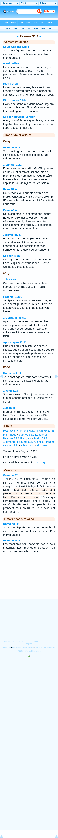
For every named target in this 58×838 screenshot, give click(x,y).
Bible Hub (42, 445)
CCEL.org (39, 462)
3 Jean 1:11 (10, 407)
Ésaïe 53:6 (10, 189)
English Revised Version (19, 116)
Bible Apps (27, 445)
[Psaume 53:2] (4, 383)
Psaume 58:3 (11, 540)
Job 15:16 (9, 279)
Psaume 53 (10, 475)
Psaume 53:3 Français (17, 438)
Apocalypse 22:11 (14, 342)
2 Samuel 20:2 (12, 164)
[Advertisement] (29, 580)
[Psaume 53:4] (54, 383)
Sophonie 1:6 (12, 255)
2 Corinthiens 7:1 (14, 317)
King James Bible (14, 100)
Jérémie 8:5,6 (12, 234)
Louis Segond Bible (16, 46)
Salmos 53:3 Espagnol (33, 434)
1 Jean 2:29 (10, 390)
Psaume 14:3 (11, 147)
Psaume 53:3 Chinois (30, 441)
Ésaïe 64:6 (10, 210)
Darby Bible (11, 83)
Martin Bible (11, 63)
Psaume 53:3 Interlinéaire (19, 431)
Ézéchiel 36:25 (12, 296)
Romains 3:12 (12, 373)
